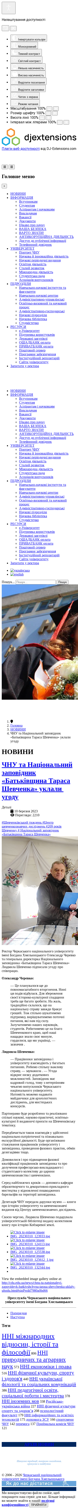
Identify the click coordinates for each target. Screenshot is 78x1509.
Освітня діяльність (32, 264)
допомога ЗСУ (37, 1419)
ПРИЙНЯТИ (38, 1505)
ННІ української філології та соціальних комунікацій (39, 1381)
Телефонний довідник (35, 244)
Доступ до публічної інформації (42, 241)
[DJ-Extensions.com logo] (39, 144)
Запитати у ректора (24, 366)
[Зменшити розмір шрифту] (48, 113)
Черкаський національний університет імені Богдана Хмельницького (33, 1477)
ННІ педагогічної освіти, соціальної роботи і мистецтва (33, 1392)
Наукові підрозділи (33, 315)
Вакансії (25, 217)
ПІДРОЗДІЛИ (20, 284)
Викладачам (28, 213)
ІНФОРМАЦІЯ (21, 197)
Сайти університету (34, 362)
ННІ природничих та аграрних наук (34, 1359)
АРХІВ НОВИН (39, 1444)
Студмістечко (29, 323)
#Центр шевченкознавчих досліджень (28, 824)
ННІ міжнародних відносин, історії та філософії (30, 1344)
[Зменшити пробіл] (60, 122)
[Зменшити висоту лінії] (42, 117)
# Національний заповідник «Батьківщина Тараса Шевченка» (30, 832)
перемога (22, 1424)
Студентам (27, 205)
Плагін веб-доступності (21, 149)
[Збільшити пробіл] (66, 122)
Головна (16, 725)
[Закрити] (13, 28)
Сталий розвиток (31, 268)
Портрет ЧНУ (29, 252)
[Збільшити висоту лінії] (48, 117)
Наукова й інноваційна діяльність (43, 256)
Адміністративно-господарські (42, 311)
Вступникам (28, 201)
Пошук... (8, 582)
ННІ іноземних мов (20, 1401)
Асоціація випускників (36, 280)
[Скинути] (5, 28)
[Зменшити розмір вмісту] (49, 108)
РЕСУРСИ (18, 327)
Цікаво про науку (32, 225)
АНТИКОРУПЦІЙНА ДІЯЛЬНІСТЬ (46, 237)
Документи (27, 221)
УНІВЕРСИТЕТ (22, 248)
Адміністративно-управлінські (41, 299)
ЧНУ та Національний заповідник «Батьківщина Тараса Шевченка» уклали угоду (37, 781)
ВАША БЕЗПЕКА (32, 229)
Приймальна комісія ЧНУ (55, 1424)
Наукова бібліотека (33, 319)
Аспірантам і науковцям (37, 209)
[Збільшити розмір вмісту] (56, 108)
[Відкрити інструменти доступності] (9, 8)
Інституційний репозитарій (39, 358)
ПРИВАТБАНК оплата (36, 346)
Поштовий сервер (32, 350)
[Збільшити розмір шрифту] (55, 113)
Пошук (62, 582)
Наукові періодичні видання (40, 260)
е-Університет (29, 331)
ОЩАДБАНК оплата (34, 342)
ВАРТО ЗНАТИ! (31, 233)
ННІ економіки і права (46, 1366)
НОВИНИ (18, 194)
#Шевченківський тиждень (22, 822)
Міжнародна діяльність (36, 272)
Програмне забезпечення (37, 354)
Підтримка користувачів (37, 334)
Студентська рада (32, 276)
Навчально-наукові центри (38, 295)
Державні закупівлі (33, 338)
